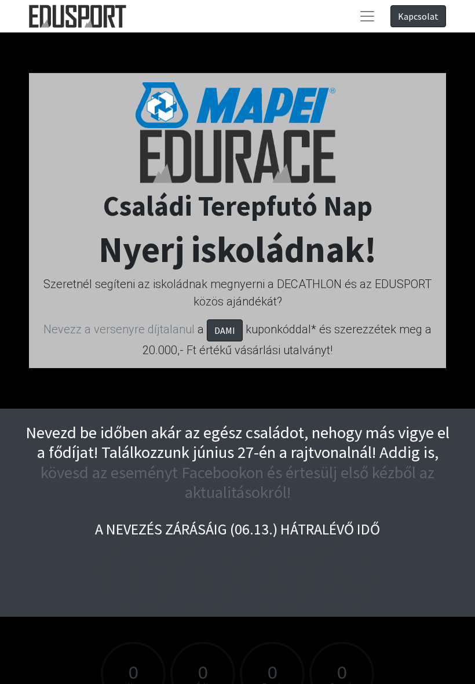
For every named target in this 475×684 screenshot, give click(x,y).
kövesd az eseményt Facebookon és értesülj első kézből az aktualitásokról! (237, 482)
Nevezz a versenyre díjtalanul (119, 329)
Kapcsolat (418, 16)
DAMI (224, 330)
